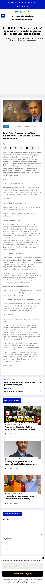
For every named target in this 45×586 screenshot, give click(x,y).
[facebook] (10, 148)
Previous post (9, 380)
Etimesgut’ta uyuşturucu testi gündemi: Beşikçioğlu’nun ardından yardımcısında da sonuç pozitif (21, 462)
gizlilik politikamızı (22, 582)
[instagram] (25, 7)
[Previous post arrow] (40, 382)
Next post (7, 388)
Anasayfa (6, 38)
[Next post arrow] (40, 391)
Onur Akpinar (18, 126)
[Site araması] (38, 15)
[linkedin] (21, 148)
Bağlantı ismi (7, 539)
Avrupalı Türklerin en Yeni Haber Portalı (22, 18)
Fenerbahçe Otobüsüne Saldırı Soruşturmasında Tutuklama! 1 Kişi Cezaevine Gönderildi (20, 428)
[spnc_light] (42, 16)
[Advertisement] (22, 68)
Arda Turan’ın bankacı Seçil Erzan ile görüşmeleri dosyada (19, 383)
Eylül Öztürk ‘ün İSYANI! (13, 391)
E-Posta (5, 550)
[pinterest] (32, 148)
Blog (6, 126)
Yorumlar (6, 519)
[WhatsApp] (5, 148)
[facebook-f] (17, 7)
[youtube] (27, 7)
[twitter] (20, 7)
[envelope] (27, 148)
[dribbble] (22, 7)
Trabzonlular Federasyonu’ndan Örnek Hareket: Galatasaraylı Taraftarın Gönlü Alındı (19, 497)
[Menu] (3, 16)
